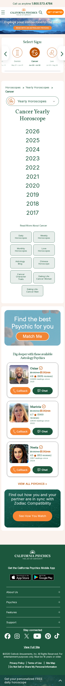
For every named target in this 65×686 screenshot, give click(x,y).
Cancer (34, 61)
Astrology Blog (20, 262)
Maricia (35, 407)
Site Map (50, 663)
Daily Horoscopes (21, 236)
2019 (32, 194)
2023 (32, 158)
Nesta (34, 447)
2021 (32, 176)
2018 (32, 203)
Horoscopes (13, 87)
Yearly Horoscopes (37, 87)
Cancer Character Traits (21, 277)
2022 (32, 167)
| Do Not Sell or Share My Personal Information (32, 666)
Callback (20, 390)
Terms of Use (35, 663)
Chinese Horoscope (43, 262)
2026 (32, 131)
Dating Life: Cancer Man (32, 290)
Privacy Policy (17, 663)
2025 (33, 140)
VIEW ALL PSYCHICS (31, 483)
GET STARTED (55, 12)
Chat (42, 390)
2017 (32, 212)
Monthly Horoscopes (21, 249)
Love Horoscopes (44, 249)
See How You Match (32, 516)
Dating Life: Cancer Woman (44, 277)
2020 (32, 185)
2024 (32, 149)
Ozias (34, 368)
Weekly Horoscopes (44, 236)
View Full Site (32, 647)
